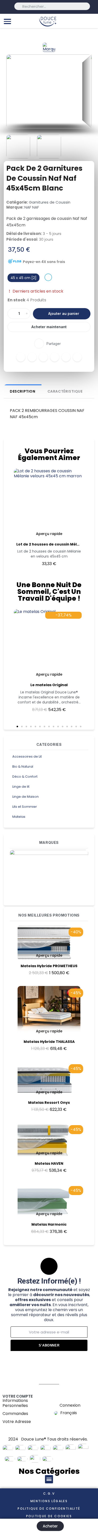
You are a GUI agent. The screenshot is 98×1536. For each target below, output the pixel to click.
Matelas (18, 816)
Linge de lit (20, 786)
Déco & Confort (24, 776)
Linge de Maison (25, 796)
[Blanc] (48, 277)
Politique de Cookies (49, 1516)
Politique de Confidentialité (49, 1508)
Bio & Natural (22, 766)
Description (22, 391)
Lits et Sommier (24, 806)
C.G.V (49, 1493)
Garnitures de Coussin (49, 202)
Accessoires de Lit (27, 756)
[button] (12, 91)
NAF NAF (31, 207)
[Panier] (92, 21)
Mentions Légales (49, 1501)
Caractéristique (65, 391)
